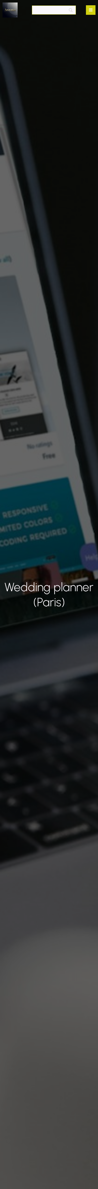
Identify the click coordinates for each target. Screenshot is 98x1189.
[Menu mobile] (90, 10)
